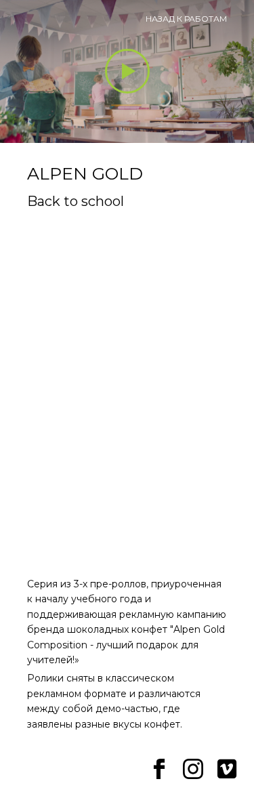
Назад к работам (186, 19)
